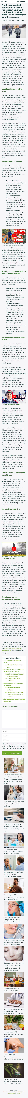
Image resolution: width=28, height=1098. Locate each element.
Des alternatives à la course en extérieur (13, 684)
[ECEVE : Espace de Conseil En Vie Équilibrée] (4, 1)
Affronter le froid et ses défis (15, 666)
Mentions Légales (12, 1092)
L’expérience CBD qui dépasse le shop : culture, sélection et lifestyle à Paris (13, 1082)
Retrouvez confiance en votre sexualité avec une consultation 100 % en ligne (14, 1011)
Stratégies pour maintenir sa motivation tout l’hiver (13, 671)
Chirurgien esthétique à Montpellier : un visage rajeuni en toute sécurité (12, 920)
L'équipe (18, 1093)
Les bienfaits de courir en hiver (12, 661)
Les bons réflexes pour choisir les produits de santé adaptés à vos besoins (13, 851)
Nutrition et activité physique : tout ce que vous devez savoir (13, 1034)
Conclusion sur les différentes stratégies (14, 700)
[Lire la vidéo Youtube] (14, 236)
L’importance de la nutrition (14, 680)
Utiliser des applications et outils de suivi (15, 675)
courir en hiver (10, 648)
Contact (5, 1092)
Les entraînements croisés (13, 689)
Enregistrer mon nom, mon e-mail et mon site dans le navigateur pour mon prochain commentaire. (14, 746)
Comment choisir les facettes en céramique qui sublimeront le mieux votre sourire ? (14, 942)
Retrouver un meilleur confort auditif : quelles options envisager (14, 804)
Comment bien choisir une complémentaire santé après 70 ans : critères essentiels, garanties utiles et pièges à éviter (13, 779)
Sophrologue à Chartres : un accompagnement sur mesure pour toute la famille (14, 897)
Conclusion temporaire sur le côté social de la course (15, 694)
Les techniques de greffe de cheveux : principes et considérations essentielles (13, 874)
